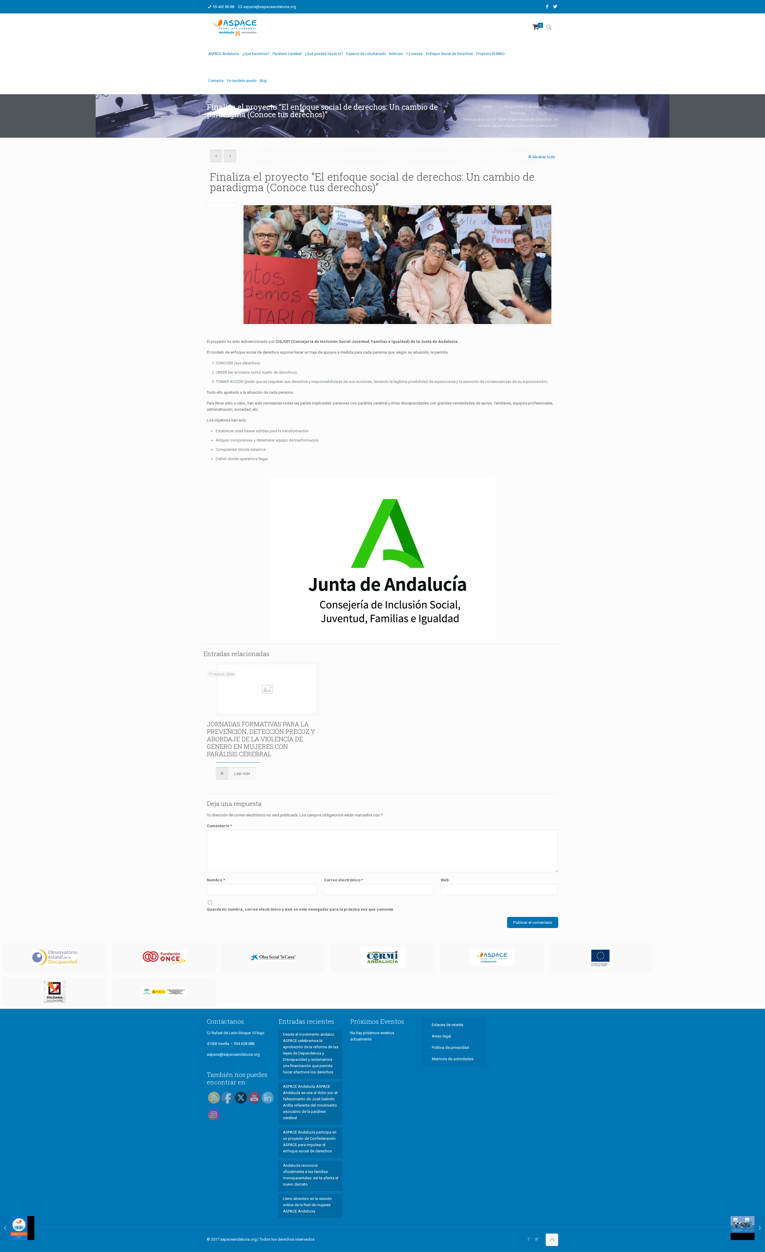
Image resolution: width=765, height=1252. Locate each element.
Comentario (219, 826)
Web (445, 880)
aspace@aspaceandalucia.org (269, 6)
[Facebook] (547, 6)
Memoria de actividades (452, 1059)
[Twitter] (555, 6)
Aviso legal (441, 1036)
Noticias (518, 113)
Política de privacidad (450, 1047)
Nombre (216, 880)
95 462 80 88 (223, 6)
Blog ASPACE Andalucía (525, 106)
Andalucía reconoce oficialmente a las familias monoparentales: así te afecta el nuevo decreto (310, 1174)
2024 (542, 113)
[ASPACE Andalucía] (235, 26)
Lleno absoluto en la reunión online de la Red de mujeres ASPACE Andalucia (307, 1204)
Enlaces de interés (447, 1025)
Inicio (487, 106)
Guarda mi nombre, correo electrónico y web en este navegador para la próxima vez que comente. (300, 909)
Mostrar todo (544, 157)
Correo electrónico (343, 880)
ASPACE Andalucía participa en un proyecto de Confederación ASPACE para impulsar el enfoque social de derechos (309, 1141)
